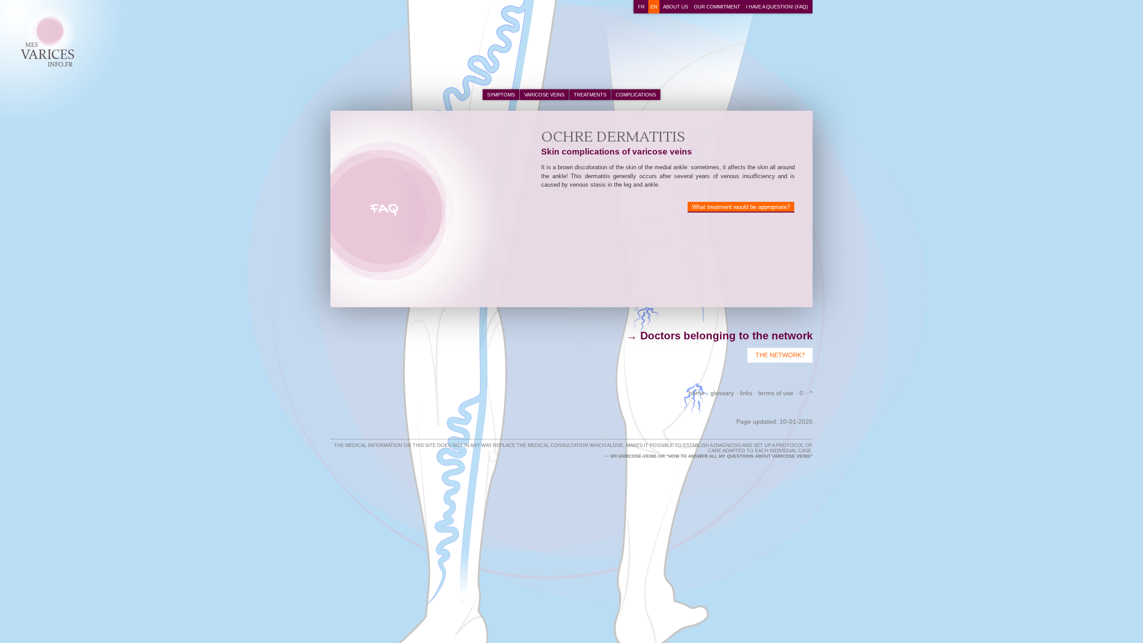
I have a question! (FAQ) (777, 6)
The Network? (780, 355)
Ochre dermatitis (44, 28)
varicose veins (544, 94)
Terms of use (775, 393)
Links (746, 393)
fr (641, 6)
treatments (590, 94)
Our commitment (717, 6)
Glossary (722, 393)
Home (696, 393)
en (654, 6)
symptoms (501, 94)
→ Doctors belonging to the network (719, 336)
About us (675, 6)
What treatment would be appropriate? (741, 207)
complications (636, 94)
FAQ (384, 209)
